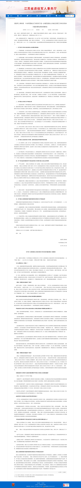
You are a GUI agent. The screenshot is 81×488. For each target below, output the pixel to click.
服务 (40, 15)
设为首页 (67, 1)
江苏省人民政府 (17, 1)
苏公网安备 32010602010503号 (50, 486)
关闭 (65, 472)
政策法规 (13, 18)
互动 (59, 15)
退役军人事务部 (9, 1)
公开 (30, 15)
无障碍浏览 (73, 1)
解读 (50, 15)
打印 (60, 472)
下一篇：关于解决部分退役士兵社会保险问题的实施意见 (24, 476)
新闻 (21, 15)
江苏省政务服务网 (24, 1)
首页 (11, 15)
